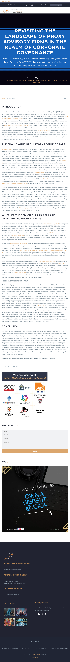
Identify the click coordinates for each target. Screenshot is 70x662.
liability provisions (20, 272)
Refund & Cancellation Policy (59, 648)
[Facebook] (24, 5)
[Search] (54, 77)
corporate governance (44, 130)
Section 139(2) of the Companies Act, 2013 (14, 183)
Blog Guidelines (45, 54)
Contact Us (44, 5)
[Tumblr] (11, 366)
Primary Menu (65, 11)
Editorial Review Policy (47, 59)
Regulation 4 (61, 263)
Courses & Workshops (47, 43)
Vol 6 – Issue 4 (45, 34)
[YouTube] (32, 5)
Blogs (42, 25)
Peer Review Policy (46, 75)
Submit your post (56, 5)
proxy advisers (41, 305)
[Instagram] (29, 5)
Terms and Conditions (40, 648)
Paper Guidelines (45, 68)
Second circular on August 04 (18, 243)
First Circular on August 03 (51, 224)
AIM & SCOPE (45, 73)
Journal (43, 29)
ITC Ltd (45, 179)
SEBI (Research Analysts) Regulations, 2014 (17, 125)
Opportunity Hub (45, 36)
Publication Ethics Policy (48, 64)
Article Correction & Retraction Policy (52, 70)
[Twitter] (6, 366)
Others (42, 48)
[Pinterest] (8, 366)
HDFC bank (51, 233)
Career (42, 41)
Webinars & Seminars (47, 45)
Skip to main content (6, 1)
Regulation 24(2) (39, 172)
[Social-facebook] (35, 614)
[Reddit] (17, 366)
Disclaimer (15, 648)
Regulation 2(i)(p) (7, 149)
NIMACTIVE (36, 655)
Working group (23, 208)
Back (42, 23)
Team (42, 18)
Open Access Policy (46, 61)
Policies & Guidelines (47, 50)
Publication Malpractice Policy (49, 66)
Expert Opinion (45, 27)
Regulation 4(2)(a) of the (26, 250)
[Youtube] (45, 614)
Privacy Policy (26, 648)
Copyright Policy (45, 57)
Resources (43, 20)
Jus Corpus (35, 657)
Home (42, 13)
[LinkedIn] (26, 5)
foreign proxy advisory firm (48, 261)
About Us (43, 16)
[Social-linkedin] (39, 614)
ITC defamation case (18, 235)
